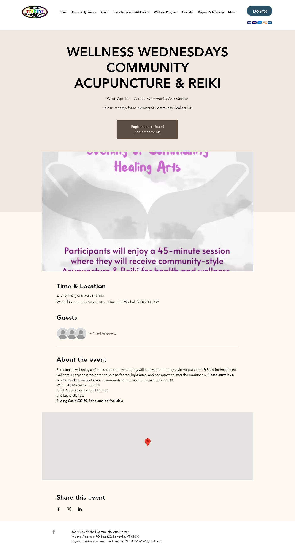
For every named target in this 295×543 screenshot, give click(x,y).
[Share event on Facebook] (59, 509)
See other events (147, 132)
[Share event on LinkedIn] (80, 509)
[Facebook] (53, 532)
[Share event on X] (69, 509)
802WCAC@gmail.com (146, 541)
